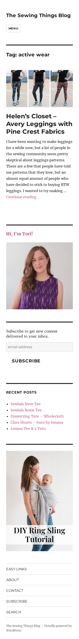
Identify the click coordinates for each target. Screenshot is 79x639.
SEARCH (13, 612)
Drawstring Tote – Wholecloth (37, 416)
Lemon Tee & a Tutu (28, 428)
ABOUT (12, 580)
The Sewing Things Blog (38, 15)
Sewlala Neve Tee (26, 404)
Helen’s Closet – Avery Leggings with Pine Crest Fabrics (39, 123)
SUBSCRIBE (16, 601)
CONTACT (14, 591)
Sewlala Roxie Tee (26, 410)
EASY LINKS (16, 569)
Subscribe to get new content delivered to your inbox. (31, 333)
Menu (13, 28)
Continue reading (21, 197)
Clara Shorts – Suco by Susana (37, 422)
